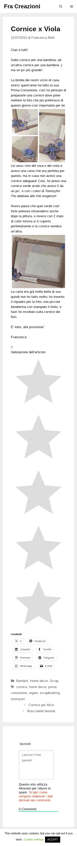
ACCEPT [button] (52, 839)
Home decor (39, 681)
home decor (37, 687)
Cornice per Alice (41, 705)
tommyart (18, 699)
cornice (21, 687)
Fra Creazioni (22, 6)
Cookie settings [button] (34, 839)
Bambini (22, 681)
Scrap (54, 681)
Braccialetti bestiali (41, 711)
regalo (33, 693)
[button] (60, 6)
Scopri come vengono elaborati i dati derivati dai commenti (36, 796)
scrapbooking (50, 693)
